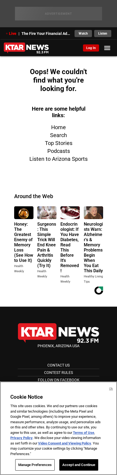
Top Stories (58, 143)
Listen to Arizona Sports (58, 159)
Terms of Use (83, 433)
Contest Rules (58, 372)
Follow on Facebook (58, 380)
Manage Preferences (35, 465)
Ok (111, 389)
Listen (102, 33)
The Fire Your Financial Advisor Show (46, 33)
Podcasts (58, 151)
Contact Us (58, 365)
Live (12, 33)
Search (58, 135)
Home (58, 127)
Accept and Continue (78, 465)
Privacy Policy (21, 438)
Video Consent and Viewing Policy (64, 443)
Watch (83, 33)
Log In (91, 48)
